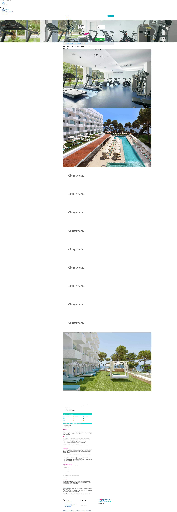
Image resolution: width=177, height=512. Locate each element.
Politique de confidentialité (6, 12)
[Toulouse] (101, 28)
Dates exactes (81, 34)
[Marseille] (101, 26)
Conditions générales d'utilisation (7, 11)
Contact (3, 10)
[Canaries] (81, 27)
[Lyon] (101, 27)
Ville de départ (92, 25)
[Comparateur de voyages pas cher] (64, 43)
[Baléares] (81, 26)
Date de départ (81, 32)
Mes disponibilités (81, 33)
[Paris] (101, 25)
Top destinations (5, 5)
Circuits (3, 3)
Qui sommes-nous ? (5, 9)
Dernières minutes (5, 4)
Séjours (3, 2)
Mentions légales (5, 13)
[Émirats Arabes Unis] (81, 28)
